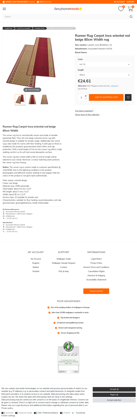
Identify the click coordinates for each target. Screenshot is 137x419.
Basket (36, 267)
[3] (44, 100)
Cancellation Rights (96, 271)
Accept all (114, 389)
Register (35, 263)
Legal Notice (96, 259)
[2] (32, 100)
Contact (63, 267)
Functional (80, 413)
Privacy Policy (96, 263)
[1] (20, 100)
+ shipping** (114, 86)
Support (130, 2)
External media (25, 413)
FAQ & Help (64, 271)
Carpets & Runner (23, 28)
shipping (46, 2)
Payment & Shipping (96, 275)
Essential (9, 413)
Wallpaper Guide (63, 259)
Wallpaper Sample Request (63, 263)
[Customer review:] (68, 357)
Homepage (8, 28)
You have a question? (84, 111)
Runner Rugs (39, 28)
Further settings (8, 415)
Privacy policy (7, 408)
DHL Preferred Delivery (48, 413)
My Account (119, 2)
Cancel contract (96, 291)
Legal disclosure (22, 405)
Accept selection (114, 400)
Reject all (114, 395)
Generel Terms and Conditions (96, 267)
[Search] (131, 16)
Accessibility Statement (96, 279)
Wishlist (35, 271)
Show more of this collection (87, 114)
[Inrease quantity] (85, 96)
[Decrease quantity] (85, 98)
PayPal (67, 413)
